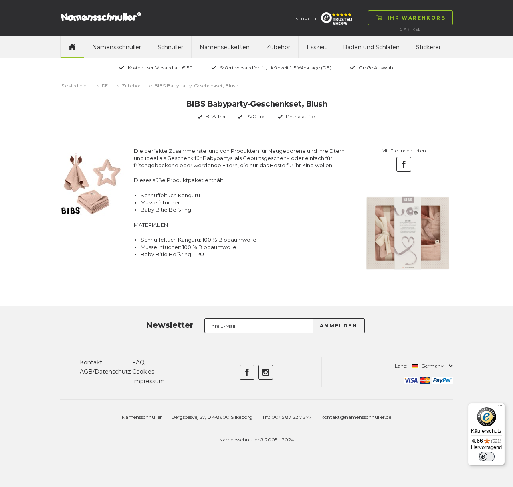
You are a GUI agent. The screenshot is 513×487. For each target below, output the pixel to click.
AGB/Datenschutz (105, 371)
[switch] (487, 456)
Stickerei (428, 47)
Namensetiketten (225, 47)
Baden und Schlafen (371, 47)
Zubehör (278, 47)
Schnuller (170, 47)
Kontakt (91, 362)
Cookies (143, 371)
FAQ (138, 362)
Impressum (148, 381)
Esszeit (317, 47)
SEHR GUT (306, 19)
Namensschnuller (116, 47)
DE (105, 86)
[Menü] (500, 407)
